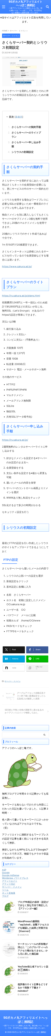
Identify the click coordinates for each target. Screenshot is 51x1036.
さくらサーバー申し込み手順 (26, 144)
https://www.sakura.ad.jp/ (17, 266)
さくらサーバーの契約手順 (26, 127)
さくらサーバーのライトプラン (26, 134)
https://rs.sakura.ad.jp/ (15, 439)
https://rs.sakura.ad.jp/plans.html (21, 295)
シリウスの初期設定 (23, 152)
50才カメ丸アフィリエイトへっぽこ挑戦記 (25, 3)
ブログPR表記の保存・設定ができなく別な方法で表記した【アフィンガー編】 (33, 905)
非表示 (18, 116)
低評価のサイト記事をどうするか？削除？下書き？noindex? (33, 987)
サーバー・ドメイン (13, 681)
